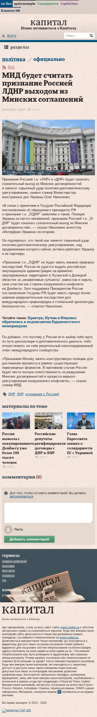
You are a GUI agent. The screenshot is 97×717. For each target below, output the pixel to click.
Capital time (69, 3)
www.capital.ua (70, 627)
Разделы (19, 47)
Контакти (8, 570)
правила (8, 575)
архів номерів (24, 3)
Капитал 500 (10, 10)
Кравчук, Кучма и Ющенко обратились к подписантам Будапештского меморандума (41, 322)
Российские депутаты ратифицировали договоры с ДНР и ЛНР (50, 443)
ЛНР (20, 394)
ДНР (11, 394)
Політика (13, 59)
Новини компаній (14, 561)
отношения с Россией (42, 394)
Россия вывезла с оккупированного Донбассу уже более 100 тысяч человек (18, 448)
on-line (6, 3)
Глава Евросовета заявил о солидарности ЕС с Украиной (80, 443)
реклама (8, 566)
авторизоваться (21, 496)
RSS (11, 67)
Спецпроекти (48, 3)
